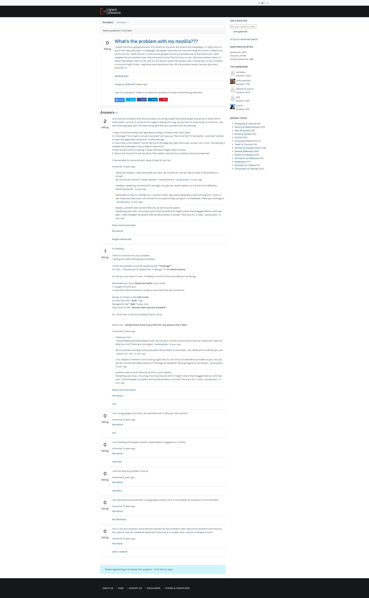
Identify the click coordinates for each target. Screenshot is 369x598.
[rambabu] (232, 72)
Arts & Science (245, 130)
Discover (122, 22)
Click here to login (163, 569)
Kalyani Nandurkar (124, 189)
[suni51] (232, 106)
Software (129, 84)
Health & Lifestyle (247, 154)
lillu (131, 354)
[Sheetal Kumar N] (232, 89)
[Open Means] (110, 11)
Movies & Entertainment (250, 147)
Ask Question (240, 31)
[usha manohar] (232, 81)
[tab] (162, 31)
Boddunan (243, 161)
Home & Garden (245, 134)
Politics (241, 137)
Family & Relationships (250, 127)
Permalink (117, 231)
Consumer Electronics (248, 140)
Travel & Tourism (246, 144)
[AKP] (232, 98)
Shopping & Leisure (247, 123)
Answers (108, 22)
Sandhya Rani (182, 179)
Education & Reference (249, 158)
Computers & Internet (249, 168)
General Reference (247, 151)
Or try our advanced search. (244, 39)
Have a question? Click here (117, 30)
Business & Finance (247, 165)
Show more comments (124, 225)
